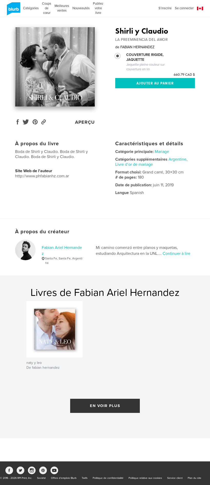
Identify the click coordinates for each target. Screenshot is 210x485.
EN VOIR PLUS (105, 405)
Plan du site (194, 478)
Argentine (177, 159)
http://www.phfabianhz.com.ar (42, 176)
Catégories (31, 8)
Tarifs (85, 478)
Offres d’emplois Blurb (64, 478)
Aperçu (85, 122)
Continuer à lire (176, 253)
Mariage (162, 151)
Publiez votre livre (98, 8)
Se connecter (184, 8)
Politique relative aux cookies (145, 478)
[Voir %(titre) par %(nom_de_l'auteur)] (55, 66)
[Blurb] (12, 10)
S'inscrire (165, 8)
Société (41, 478)
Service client (175, 478)
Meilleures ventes (62, 8)
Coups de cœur (46, 8)
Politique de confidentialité (108, 478)
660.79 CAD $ (184, 74)
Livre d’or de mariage (134, 164)
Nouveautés (81, 8)
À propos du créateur (42, 232)
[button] (200, 8)
